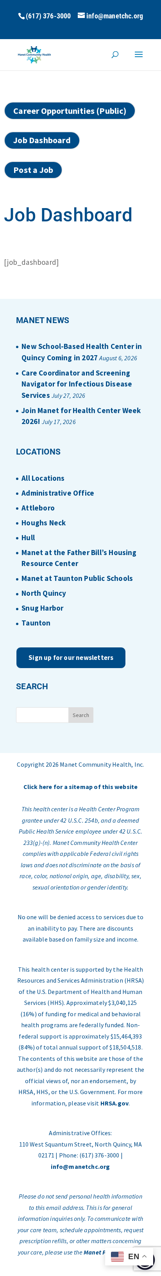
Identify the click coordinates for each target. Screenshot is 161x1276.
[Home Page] (34, 54)
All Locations (42, 478)
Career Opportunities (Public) (69, 110)
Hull (28, 537)
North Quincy (43, 593)
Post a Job (33, 169)
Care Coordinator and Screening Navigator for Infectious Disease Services (76, 384)
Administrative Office (57, 493)
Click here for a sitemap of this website (80, 787)
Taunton (35, 622)
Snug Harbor (42, 608)
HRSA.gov (114, 1103)
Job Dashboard (41, 140)
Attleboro (38, 507)
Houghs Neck (43, 522)
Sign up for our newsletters (71, 657)
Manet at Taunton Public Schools (77, 578)
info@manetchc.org (80, 1166)
